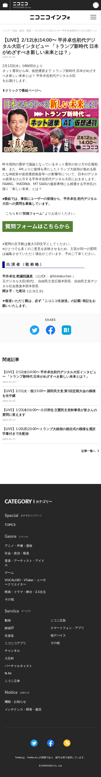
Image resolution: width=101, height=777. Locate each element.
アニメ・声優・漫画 (18, 545)
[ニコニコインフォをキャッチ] (66, 743)
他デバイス (58, 635)
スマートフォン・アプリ (67, 628)
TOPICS (10, 525)
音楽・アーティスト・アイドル (24, 563)
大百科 (9, 658)
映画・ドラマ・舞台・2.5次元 (25, 592)
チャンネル (12, 650)
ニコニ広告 (58, 620)
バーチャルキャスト (18, 666)
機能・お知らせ (15, 701)
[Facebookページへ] (50, 743)
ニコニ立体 (12, 681)
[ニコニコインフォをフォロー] (34, 743)
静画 (8, 628)
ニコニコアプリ (15, 643)
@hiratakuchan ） (63, 276)
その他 (9, 599)
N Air (8, 673)
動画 (8, 620)
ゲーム (9, 572)
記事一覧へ (89, 451)
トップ (5, 31)
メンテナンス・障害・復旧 (23, 709)
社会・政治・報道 (21, 31)
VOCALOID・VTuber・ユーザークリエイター (25, 582)
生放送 (9, 635)
